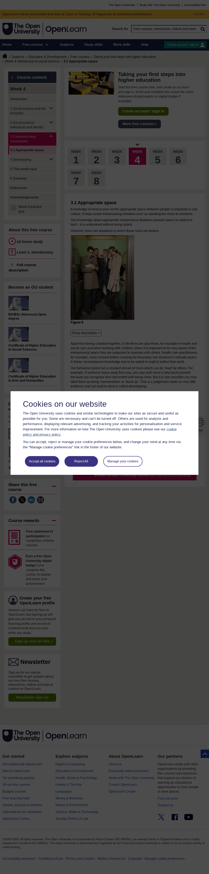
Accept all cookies (42, 461)
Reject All (81, 461)
